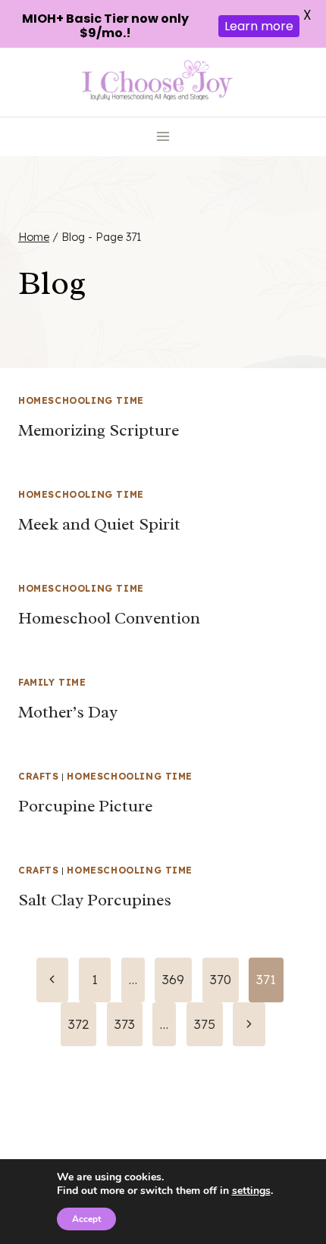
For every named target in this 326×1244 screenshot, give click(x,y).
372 (78, 1024)
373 (124, 1024)
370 (220, 979)
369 (173, 979)
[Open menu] (163, 136)
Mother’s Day (68, 712)
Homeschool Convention (109, 618)
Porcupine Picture (85, 806)
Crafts (38, 776)
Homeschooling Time (81, 400)
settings (251, 1191)
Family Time (52, 682)
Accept (86, 1219)
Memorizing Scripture (98, 430)
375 (204, 1024)
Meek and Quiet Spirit (99, 524)
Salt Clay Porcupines (94, 900)
